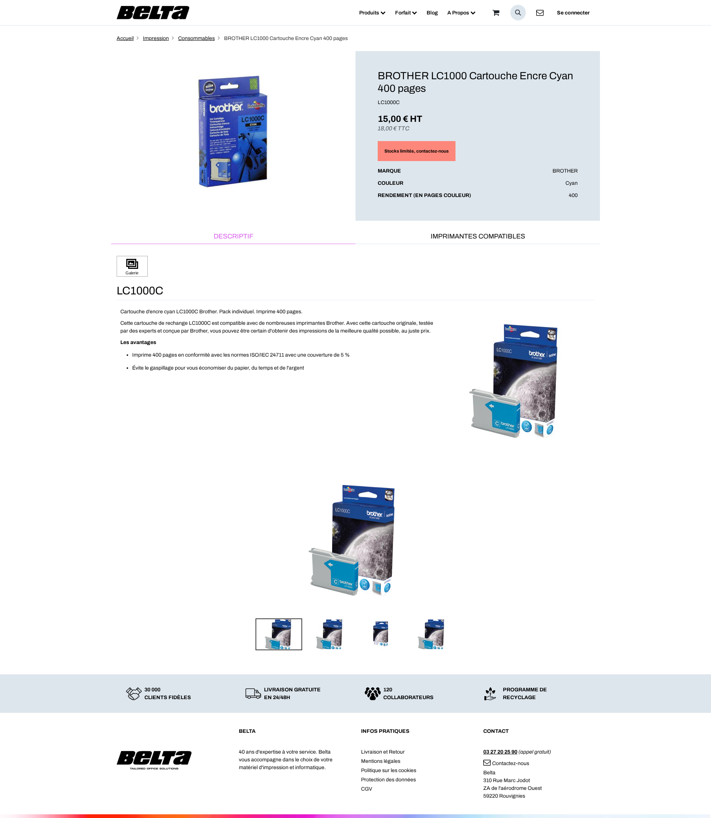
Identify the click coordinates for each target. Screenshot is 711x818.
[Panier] (496, 12)
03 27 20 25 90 (500, 752)
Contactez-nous (510, 763)
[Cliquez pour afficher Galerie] (132, 266)
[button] (518, 12)
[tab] (233, 237)
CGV (366, 789)
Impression (156, 38)
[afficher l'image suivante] (586, 541)
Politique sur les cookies (388, 770)
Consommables (196, 38)
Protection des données (388, 779)
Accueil (125, 38)
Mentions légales (380, 761)
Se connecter (573, 13)
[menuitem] (372, 13)
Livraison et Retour (383, 752)
